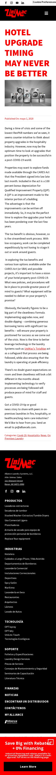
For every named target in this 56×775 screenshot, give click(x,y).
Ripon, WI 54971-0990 (14, 484)
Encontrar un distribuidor (27, 701)
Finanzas (12, 688)
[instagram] (11, 3)
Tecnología (14, 621)
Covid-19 (21, 435)
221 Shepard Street (14, 480)
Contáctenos (15, 708)
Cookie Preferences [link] (44, 2)
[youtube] (17, 3)
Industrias (13, 549)
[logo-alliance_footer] (11, 719)
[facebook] (6, 3)
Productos (13, 501)
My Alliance (14, 714)
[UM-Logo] (16, 10)
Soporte (11, 649)
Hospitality (34, 435)
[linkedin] (22, 3)
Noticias (11, 695)
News (43, 435)
